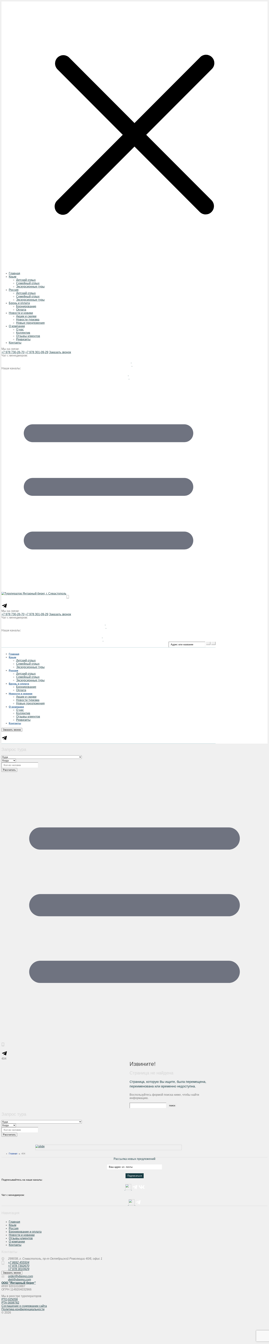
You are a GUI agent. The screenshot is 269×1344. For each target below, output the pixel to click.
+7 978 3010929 (18, 1269)
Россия (13, 289)
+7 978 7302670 (18, 1265)
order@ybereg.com (20, 1276)
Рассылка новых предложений (134, 1158)
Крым (12, 276)
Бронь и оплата (19, 303)
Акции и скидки (26, 316)
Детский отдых (26, 279)
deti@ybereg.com (19, 1279)
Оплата (21, 309)
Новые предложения (30, 322)
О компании (17, 326)
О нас (20, 329)
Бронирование (26, 306)
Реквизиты (23, 339)
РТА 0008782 (10, 1302)
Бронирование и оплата (25, 1231)
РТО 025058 (9, 1299)
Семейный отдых (28, 283)
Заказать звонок (60, 352)
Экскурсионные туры (30, 286)
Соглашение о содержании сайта (24, 1306)
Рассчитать (9, 770)
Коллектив (23, 332)
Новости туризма (27, 319)
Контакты (15, 342)
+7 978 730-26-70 (13, 352)
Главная (14, 273)
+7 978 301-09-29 (36, 352)
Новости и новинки (22, 1235)
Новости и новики (21, 312)
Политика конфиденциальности (22, 1309)
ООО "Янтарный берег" (18, 1282)
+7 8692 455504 (18, 1262)
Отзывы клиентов (28, 336)
